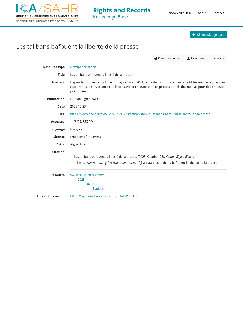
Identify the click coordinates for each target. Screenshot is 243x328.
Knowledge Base (180, 13)
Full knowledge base (209, 35)
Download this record (206, 58)
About (202, 13)
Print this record (169, 58)
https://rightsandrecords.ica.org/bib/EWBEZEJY (103, 196)
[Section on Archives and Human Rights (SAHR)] (47, 13)
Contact (218, 13)
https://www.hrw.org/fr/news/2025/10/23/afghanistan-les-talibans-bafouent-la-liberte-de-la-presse (140, 114)
